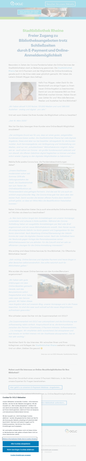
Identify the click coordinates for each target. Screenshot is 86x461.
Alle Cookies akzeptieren (20, 444)
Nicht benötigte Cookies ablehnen (20, 449)
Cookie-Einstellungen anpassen (20, 455)
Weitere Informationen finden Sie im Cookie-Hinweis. (20, 439)
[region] (20, 427)
